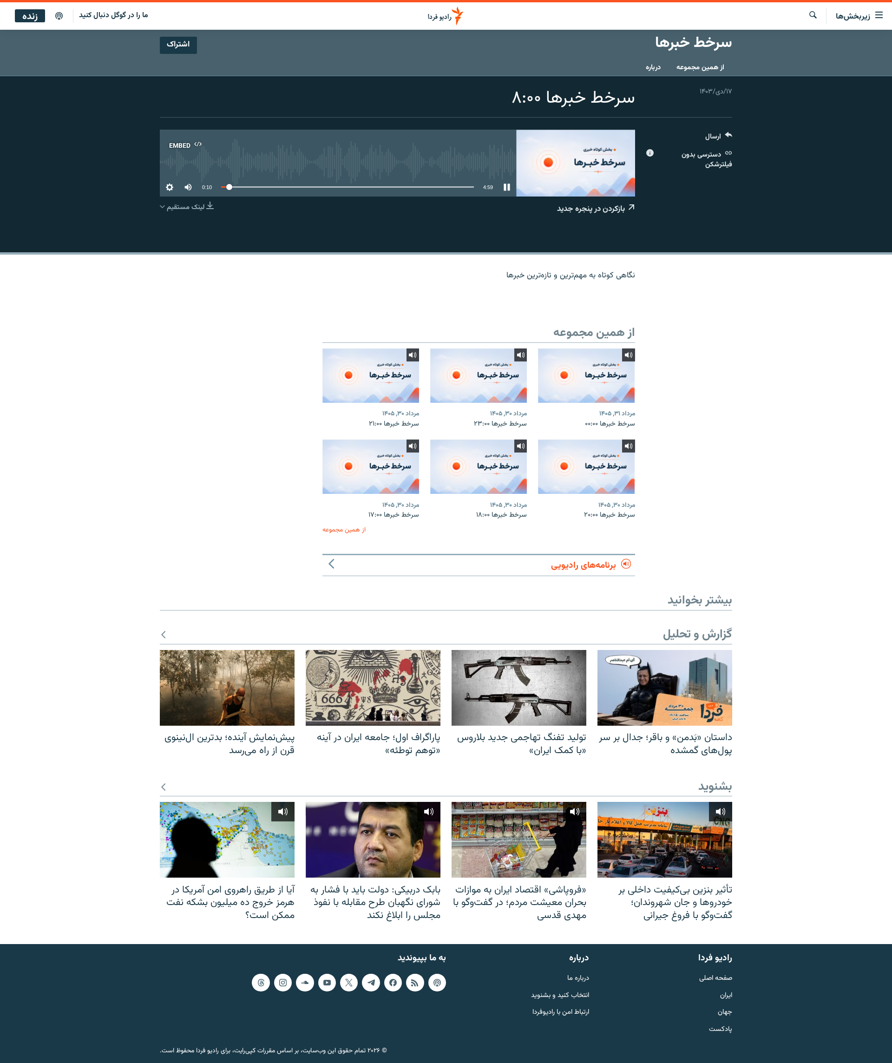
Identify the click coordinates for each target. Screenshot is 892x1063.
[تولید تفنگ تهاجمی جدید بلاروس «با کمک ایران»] (519, 688)
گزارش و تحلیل (697, 635)
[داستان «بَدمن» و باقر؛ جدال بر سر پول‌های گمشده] (664, 688)
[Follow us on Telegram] (371, 982)
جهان (725, 1013)
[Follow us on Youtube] (327, 982)
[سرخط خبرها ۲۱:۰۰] (370, 375)
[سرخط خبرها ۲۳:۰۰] (478, 375)
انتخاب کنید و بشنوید (560, 996)
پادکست (720, 1030)
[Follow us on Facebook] (393, 982)
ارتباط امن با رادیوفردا (560, 1013)
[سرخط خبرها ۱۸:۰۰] (478, 467)
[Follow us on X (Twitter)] (349, 982)
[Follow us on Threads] (260, 982)
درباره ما (578, 979)
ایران (726, 996)
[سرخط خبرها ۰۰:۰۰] (586, 375)
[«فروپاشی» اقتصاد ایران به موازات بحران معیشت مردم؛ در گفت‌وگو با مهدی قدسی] (519, 840)
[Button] (718, 139)
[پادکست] (59, 16)
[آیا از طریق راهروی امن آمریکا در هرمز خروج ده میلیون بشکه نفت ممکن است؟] (227, 840)
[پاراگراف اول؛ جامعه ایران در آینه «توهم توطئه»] (373, 688)
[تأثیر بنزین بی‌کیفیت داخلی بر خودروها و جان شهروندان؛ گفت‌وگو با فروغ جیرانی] (664, 840)
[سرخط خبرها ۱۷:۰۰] (370, 467)
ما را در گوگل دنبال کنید (113, 15)
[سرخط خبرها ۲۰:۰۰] (586, 467)
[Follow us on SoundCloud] (305, 982)
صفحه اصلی (715, 979)
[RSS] (415, 982)
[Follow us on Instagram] (283, 982)
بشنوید (715, 787)
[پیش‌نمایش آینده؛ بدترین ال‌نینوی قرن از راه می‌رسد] (227, 688)
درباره (653, 67)
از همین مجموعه (700, 67)
